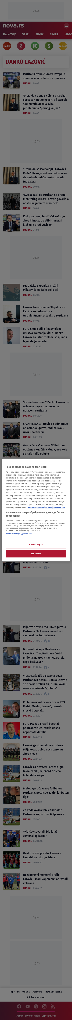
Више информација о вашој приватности (46, 507)
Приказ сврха (36, 544)
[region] (36, 510)
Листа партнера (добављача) (19, 533)
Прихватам (36, 553)
